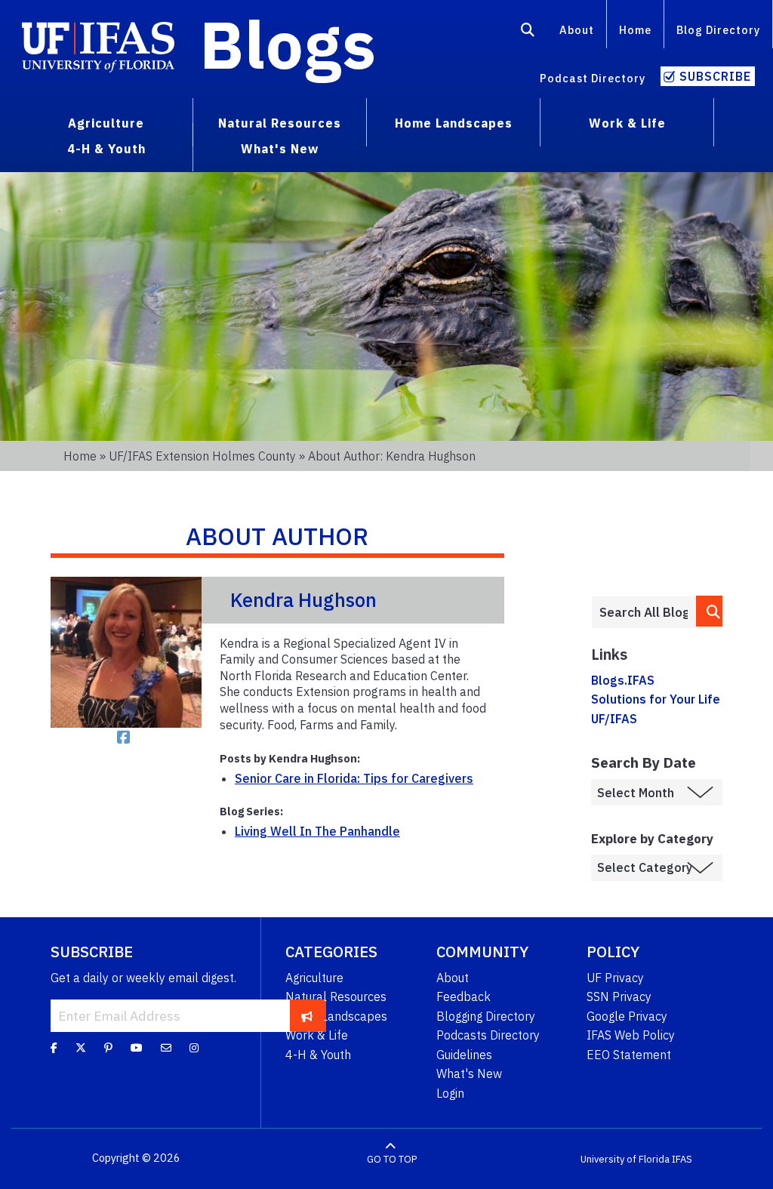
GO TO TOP (392, 1158)
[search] (709, 611)
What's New (469, 1073)
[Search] (528, 32)
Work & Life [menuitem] (627, 123)
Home (635, 30)
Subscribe (715, 76)
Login (450, 1093)
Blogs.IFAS (622, 680)
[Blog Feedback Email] (166, 1047)
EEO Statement (629, 1054)
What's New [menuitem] (280, 148)
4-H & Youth (318, 1054)
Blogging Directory (485, 1016)
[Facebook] (54, 1047)
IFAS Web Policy (631, 1035)
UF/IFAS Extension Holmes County (202, 456)
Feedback (463, 996)
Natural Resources (335, 996)
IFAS (682, 1158)
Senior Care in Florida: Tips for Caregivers (354, 778)
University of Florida (625, 1158)
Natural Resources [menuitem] (279, 123)
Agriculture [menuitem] (106, 123)
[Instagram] (194, 1047)
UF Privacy (615, 977)
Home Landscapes (336, 1016)
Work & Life (316, 1035)
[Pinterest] (108, 1047)
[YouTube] (137, 1047)
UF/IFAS (614, 718)
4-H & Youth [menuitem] (106, 148)
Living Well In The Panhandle (317, 831)
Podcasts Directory (488, 1035)
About (576, 30)
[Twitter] (80, 1047)
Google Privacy (627, 1016)
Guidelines (464, 1054)
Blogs (288, 44)
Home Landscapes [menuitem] (454, 123)
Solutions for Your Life (655, 699)
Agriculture (314, 977)
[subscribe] (307, 1015)
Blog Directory (718, 30)
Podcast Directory (592, 78)
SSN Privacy (619, 996)
